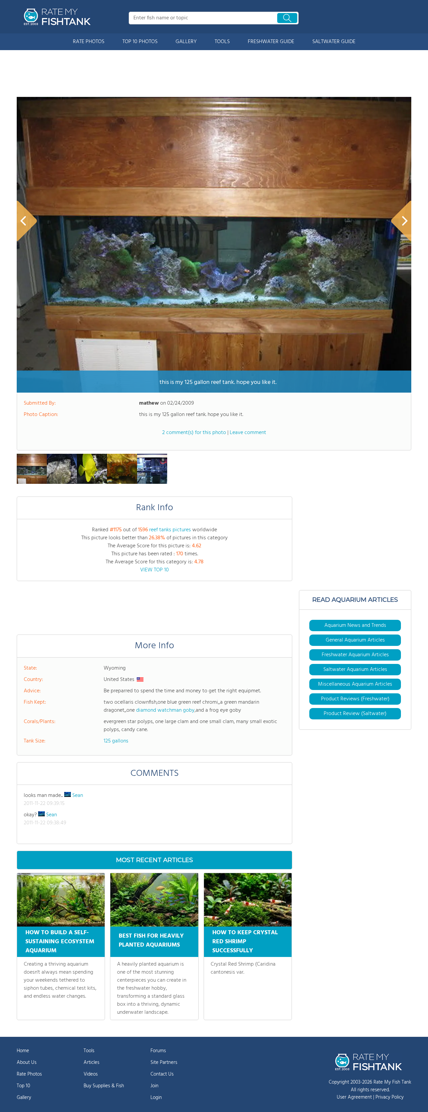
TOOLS (222, 41)
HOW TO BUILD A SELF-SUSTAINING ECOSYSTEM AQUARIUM (59, 941)
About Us (26, 1063)
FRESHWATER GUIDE (271, 41)
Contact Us (162, 1074)
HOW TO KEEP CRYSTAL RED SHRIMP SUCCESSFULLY (245, 941)
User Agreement (354, 1097)
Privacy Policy (390, 1097)
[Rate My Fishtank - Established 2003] (58, 16)
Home (23, 1051)
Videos (91, 1074)
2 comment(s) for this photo (194, 432)
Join (154, 1086)
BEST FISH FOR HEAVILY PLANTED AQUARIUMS (151, 941)
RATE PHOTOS (88, 41)
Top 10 (23, 1086)
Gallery (24, 1098)
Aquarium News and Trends (355, 625)
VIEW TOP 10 (154, 570)
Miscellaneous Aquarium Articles (355, 684)
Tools (89, 1051)
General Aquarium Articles (355, 640)
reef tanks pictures (170, 530)
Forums (158, 1051)
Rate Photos (29, 1074)
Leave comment (248, 432)
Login (156, 1098)
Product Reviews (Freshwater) (355, 699)
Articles (91, 1063)
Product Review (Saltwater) (355, 713)
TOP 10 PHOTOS (139, 41)
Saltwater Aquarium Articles (355, 669)
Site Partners (163, 1063)
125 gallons (116, 741)
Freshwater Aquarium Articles (355, 655)
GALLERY (186, 41)
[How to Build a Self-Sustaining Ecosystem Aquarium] (61, 900)
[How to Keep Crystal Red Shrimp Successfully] (248, 900)
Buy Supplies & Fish (104, 1086)
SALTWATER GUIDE (333, 41)
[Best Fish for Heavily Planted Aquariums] (154, 900)
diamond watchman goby (165, 710)
